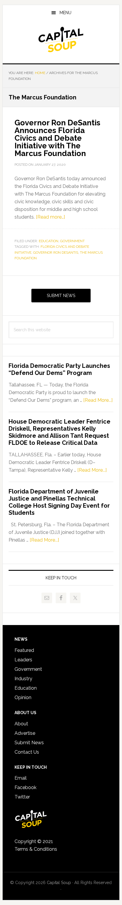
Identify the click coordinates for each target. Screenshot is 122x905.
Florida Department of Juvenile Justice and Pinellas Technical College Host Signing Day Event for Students (59, 502)
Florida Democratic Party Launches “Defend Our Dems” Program (59, 369)
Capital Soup (61, 39)
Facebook (25, 787)
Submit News (61, 295)
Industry (23, 678)
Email (21, 778)
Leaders (23, 660)
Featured (24, 650)
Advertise (25, 733)
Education (48, 241)
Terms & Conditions (36, 849)
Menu (65, 12)
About (21, 724)
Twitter (22, 797)
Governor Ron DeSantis (55, 252)
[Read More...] (98, 400)
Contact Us (27, 752)
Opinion (23, 697)
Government (72, 241)
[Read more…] (50, 217)
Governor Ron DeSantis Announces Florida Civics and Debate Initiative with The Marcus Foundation (57, 138)
